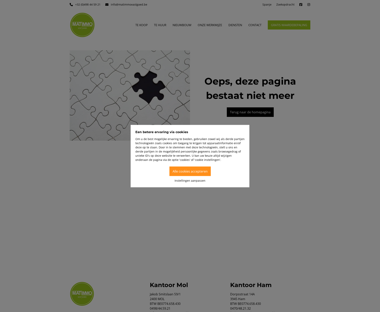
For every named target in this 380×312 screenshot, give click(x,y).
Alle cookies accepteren (190, 171)
